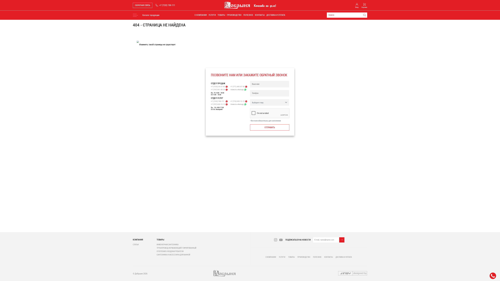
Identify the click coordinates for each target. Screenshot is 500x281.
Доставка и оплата (275, 15)
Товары (221, 15)
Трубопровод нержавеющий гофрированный (176, 248)
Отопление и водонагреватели (170, 251)
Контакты (260, 15)
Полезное (248, 15)
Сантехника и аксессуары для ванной (173, 255)
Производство (234, 15)
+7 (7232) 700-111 (167, 5)
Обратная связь (142, 5)
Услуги (212, 15)
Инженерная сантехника (168, 245)
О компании (201, 15)
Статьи (136, 245)
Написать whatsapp (237, 90)
